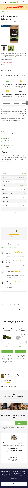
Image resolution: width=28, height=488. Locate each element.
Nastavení (14, 478)
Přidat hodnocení (14, 244)
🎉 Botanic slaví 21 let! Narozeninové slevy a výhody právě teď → (14, 7)
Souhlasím (14, 484)
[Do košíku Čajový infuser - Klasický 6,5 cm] (20, 351)
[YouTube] (16, 460)
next (27, 342)
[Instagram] (13, 460)
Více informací (18, 56)
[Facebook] (9, 460)
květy (4, 138)
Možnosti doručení (7, 65)
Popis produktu (6, 103)
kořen (8, 145)
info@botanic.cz (15, 448)
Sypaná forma (23, 185)
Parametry (16, 103)
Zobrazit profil (13, 400)
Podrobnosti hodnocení (20, 22)
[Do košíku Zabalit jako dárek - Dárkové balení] (7, 351)
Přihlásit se (21, 423)
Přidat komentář (14, 310)
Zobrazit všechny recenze (14, 293)
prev (1, 342)
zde (21, 475)
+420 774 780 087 (15, 451)
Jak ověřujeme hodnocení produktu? (9, 247)
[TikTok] (20, 460)
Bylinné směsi (23, 173)
